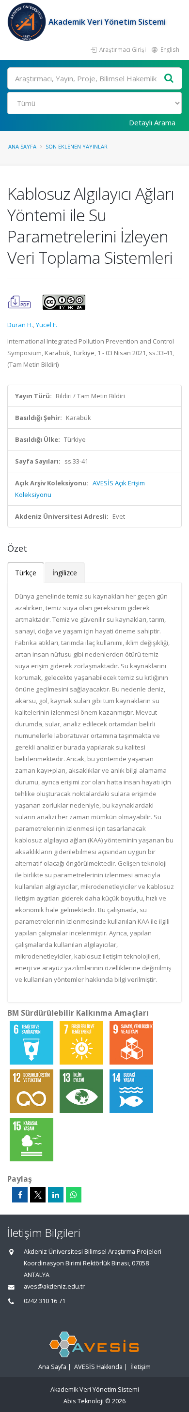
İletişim (140, 1367)
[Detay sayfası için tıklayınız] (32, 1042)
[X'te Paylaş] (38, 1194)
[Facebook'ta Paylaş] (20, 1194)
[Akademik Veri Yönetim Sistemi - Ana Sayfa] (27, 22)
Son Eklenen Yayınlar (77, 146)
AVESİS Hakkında (98, 1367)
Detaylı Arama (152, 122)
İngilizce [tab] (64, 572)
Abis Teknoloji (83, 1401)
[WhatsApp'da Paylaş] (73, 1194)
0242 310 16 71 (44, 1301)
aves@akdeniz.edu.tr (54, 1286)
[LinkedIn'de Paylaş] (55, 1194)
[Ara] (169, 79)
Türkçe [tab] (25, 572)
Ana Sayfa (22, 146)
